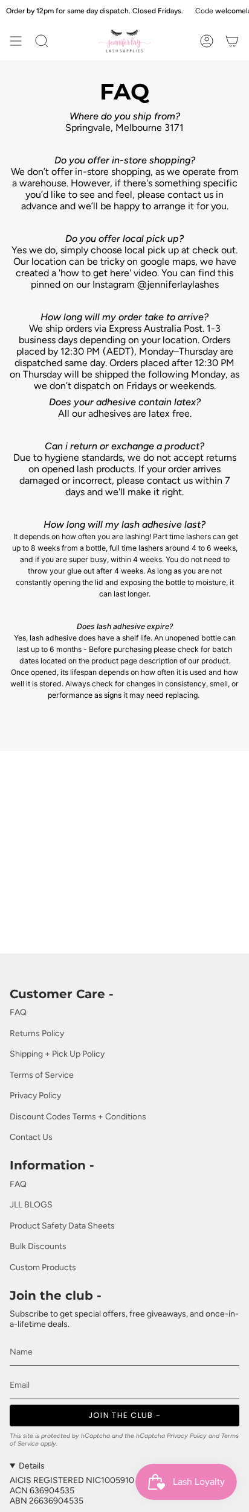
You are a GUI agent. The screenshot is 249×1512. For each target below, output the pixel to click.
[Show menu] (16, 41)
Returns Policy (37, 1033)
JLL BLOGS (31, 1205)
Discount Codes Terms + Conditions (78, 1117)
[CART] (232, 41)
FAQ (18, 1012)
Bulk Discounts (38, 1246)
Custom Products (43, 1267)
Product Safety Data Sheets (62, 1226)
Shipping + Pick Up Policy (57, 1054)
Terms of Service (42, 1075)
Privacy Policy (35, 1095)
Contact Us (31, 1137)
